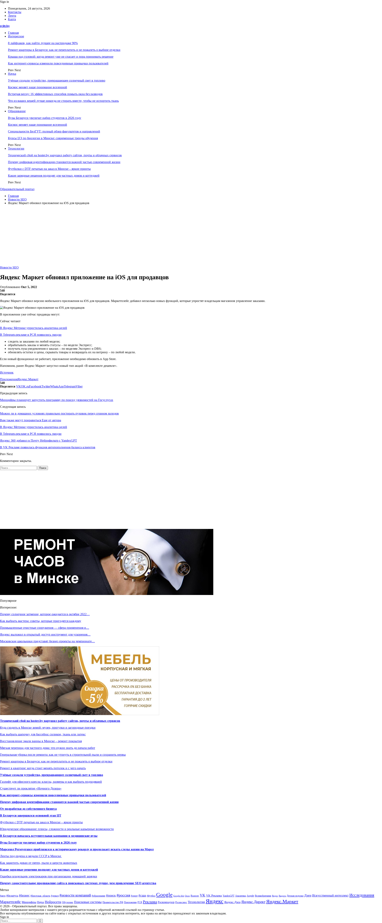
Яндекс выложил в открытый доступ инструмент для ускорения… (45, 634)
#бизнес (24, 895)
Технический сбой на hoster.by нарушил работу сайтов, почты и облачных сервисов (65, 155)
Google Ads (178, 896)
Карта (12, 19)
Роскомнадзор (166, 902)
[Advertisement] (191, 236)
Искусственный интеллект (330, 895)
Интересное (16, 36)
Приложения (9, 379)
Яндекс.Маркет (28, 379)
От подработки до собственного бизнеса (28, 808)
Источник (7, 372)
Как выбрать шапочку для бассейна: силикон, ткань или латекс (43, 734)
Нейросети (53, 902)
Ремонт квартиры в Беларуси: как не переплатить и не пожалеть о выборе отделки (64, 50)
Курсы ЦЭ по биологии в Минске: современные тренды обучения (53, 138)
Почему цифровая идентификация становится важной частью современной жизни (64, 162)
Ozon (187, 896)
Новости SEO (9, 267)
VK (202, 895)
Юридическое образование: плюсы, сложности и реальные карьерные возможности (57, 829)
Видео (275, 896)
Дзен (307, 895)
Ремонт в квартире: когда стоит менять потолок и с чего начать (43, 768)
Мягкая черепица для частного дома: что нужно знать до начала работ (47, 748)
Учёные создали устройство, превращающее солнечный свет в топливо (56, 80)
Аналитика (240, 896)
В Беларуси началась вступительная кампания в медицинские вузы (48, 835)
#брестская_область (40, 896)
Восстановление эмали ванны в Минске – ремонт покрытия (41, 741)
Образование (17, 111)
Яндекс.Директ (253, 902)
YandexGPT (228, 895)
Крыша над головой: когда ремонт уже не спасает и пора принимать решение (60, 56)
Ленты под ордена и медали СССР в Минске (31, 856)
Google (164, 895)
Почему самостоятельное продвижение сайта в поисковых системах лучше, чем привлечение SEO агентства (78, 883)
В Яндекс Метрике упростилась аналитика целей (33, 328)
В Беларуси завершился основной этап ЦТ (30, 815)
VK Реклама (214, 895)
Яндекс (214, 901)
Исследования (361, 895)
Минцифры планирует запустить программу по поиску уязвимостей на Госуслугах (56, 400)
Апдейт (250, 895)
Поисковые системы (88, 902)
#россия (123, 895)
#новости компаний (75, 895)
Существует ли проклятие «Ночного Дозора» (30, 788)
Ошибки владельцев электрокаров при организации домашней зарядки (48, 876)
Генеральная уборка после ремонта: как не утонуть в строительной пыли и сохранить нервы (63, 754)
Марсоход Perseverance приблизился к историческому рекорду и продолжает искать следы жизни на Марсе (77, 849)
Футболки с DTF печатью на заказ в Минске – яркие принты (49, 168)
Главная (13, 32)
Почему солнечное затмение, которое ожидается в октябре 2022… (45, 614)
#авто (3, 895)
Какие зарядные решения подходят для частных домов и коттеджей (53, 175)
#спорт (134, 896)
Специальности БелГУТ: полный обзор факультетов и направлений (54, 131)
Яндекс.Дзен (232, 902)
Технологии (16, 148)
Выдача (282, 896)
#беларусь (12, 895)
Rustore (195, 895)
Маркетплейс (10, 902)
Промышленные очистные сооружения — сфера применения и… (44, 627)
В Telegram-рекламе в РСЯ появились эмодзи (30, 334)
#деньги (55, 895)
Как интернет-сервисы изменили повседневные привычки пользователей (58, 63)
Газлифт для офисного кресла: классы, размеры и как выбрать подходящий (51, 781)
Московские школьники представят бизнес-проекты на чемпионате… (47, 641)
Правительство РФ (112, 902)
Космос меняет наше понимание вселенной (37, 87)
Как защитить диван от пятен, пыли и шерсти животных (38, 863)
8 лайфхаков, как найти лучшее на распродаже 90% (43, 43)
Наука (12, 73)
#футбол (151, 895)
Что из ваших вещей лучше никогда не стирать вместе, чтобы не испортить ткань (63, 100)
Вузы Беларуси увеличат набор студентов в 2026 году (44, 118)
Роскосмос (181, 902)
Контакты (14, 12)
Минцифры (29, 902)
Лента (12, 15)
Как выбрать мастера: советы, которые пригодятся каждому (40, 621)
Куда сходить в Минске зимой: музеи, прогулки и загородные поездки (48, 727)
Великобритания (263, 895)
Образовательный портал (17, 189)
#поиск (111, 895)
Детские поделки (295, 896)
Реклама (150, 902)
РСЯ (139, 902)
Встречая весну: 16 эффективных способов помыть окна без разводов (55, 94)
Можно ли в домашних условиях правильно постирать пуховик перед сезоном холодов (59, 413)
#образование (98, 896)
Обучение (67, 902)
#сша (142, 895)
